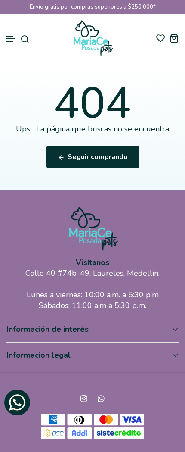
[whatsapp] (101, 398)
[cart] (174, 38)
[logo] (93, 38)
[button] (11, 39)
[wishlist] (160, 38)
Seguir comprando (98, 157)
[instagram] (83, 398)
